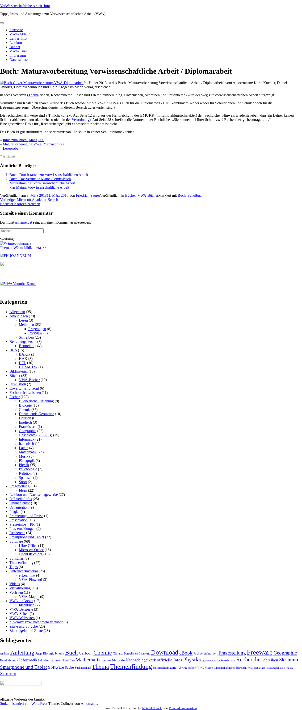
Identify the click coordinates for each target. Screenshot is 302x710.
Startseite (16, 30)
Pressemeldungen (22, 529)
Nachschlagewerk (141, 660)
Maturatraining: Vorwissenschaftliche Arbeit (42, 183)
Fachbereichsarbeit (205, 653)
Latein (23, 448)
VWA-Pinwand (30, 580)
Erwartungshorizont (24, 388)
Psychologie (28, 469)
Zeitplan (288, 668)
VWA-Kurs (18, 51)
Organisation (19, 507)
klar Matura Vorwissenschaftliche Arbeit (39, 187)
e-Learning (27, 575)
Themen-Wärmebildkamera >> (23, 248)
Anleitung (22, 652)
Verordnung (80, 120)
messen (106, 660)
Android (4, 653)
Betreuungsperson (22, 342)
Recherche (17, 533)
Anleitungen (18, 316)
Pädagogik (27, 461)
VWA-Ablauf (19, 34)
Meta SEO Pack (152, 708)
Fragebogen (37, 329)
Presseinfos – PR (22, 524)
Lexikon (15, 43)
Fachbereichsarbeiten (25, 393)
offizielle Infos (169, 660)
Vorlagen (16, 592)
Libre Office (28, 546)
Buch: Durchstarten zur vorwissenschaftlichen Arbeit (48, 175)
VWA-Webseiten (22, 618)
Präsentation (18, 520)
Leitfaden (43, 660)
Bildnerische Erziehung (36, 401)
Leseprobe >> (13, 148)
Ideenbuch (26, 605)
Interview (35, 333)
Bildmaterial (18, 371)
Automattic (89, 703)
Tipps (13, 567)
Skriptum (288, 659)
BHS (13, 350)
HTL (22, 363)
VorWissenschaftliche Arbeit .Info (25, 6)
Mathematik (28, 452)
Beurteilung (27, 346)
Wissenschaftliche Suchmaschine (265, 668)
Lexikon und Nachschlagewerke (33, 495)
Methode (118, 660)
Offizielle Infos (20, 499)
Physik (24, 465)
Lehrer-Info (18, 38)
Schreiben (26, 337)
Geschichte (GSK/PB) (35, 435)
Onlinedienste (19, 503)
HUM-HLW (28, 367)
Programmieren (207, 660)
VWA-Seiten (19, 614)
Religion (25, 473)
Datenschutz (18, 60)
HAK (23, 359)
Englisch (25, 422)
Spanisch (25, 478)
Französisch (28, 427)
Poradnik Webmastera (183, 708)
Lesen (23, 320)
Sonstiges (16, 558)
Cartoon (85, 653)
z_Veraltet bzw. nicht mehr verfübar (36, 622)
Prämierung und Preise (26, 516)
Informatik (26, 439)
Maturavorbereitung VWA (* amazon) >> (34, 144)
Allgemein (17, 312)
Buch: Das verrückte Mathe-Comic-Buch (40, 179)
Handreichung (9, 660)
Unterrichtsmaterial (23, 571)
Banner (14, 47)
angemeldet (23, 222)
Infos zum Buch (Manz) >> (23, 140)
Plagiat (14, 512)
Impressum (17, 55)
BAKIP (24, 354)
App (38, 653)
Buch (182, 195)
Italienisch (26, 444)
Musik (23, 456)
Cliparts (118, 653)
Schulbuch (195, 195)
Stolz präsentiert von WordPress (23, 703)
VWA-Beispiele (21, 609)
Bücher (130, 195)
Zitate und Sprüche (23, 626)
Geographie (27, 431)
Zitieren (8, 673)
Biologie (25, 405)
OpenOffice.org (30, 554)
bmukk (59, 653)
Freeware (260, 652)
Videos (14, 584)
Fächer (14, 397)
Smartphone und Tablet (26, 537)
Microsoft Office (31, 550)
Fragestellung (19, 486)
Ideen (23, 490)
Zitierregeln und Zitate (26, 631)
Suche (69, 667)
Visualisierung (20, 588)
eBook (186, 652)
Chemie (24, 410)
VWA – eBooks (21, 601)
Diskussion (17, 384)
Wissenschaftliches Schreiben (230, 667)
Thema (33, 95)
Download (164, 652)
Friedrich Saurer (88, 195)
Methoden (26, 325)
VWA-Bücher (148, 195)
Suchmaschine (83, 667)
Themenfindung (21, 563)
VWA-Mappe (29, 597)
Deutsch (25, 418)
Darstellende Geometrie (36, 414)
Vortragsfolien (187, 667)
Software (16, 541)
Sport (23, 482)
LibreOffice (68, 660)
